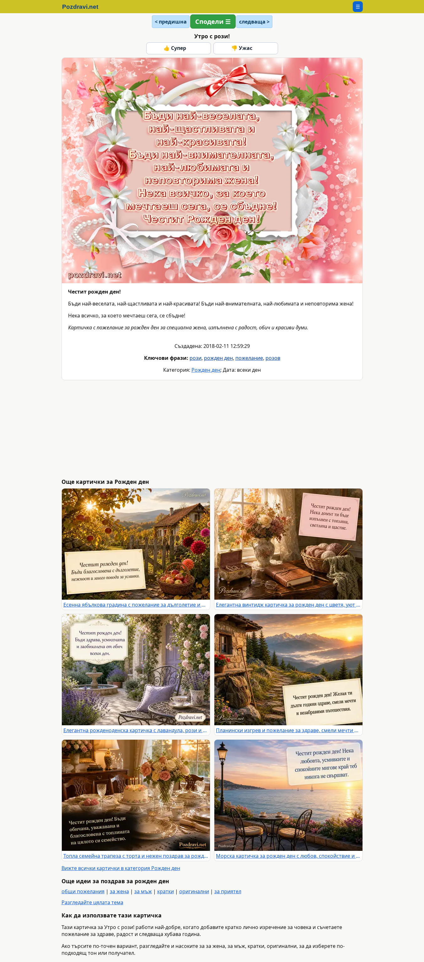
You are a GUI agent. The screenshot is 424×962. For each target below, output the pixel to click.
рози (195, 357)
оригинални (194, 891)
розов (273, 357)
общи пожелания (83, 891)
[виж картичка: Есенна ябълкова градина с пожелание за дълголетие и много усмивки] (136, 544)
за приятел (227, 891)
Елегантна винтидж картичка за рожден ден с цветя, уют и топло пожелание (288, 604)
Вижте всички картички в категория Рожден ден (121, 868)
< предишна (171, 21)
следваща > (254, 21)
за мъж (143, 891)
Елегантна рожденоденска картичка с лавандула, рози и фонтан (135, 730)
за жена (119, 891)
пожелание (249, 357)
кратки (165, 891)
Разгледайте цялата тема (92, 902)
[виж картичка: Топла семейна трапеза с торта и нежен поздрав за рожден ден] (136, 795)
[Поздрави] (83, 6)
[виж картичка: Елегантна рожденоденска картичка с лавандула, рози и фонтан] (136, 669)
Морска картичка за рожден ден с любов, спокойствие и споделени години (288, 855)
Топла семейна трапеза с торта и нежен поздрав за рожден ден (135, 855)
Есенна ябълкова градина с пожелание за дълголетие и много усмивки (135, 604)
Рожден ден (205, 369)
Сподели (209, 21)
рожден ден (218, 357)
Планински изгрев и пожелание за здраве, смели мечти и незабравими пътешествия (288, 730)
